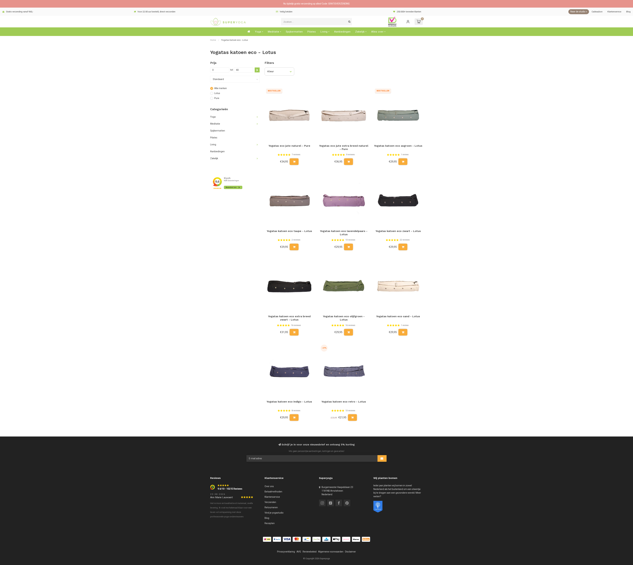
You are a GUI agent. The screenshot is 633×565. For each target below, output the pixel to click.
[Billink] (366, 539)
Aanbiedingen (342, 31)
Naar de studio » (578, 11)
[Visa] (287, 539)
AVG (299, 551)
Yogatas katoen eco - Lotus (234, 40)
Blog (628, 11)
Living (324, 31)
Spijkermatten (294, 31)
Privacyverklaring (286, 551)
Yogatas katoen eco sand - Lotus (398, 316)
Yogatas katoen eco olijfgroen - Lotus (344, 318)
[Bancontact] (306, 539)
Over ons (269, 486)
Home (213, 40)
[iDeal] (267, 539)
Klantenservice (614, 11)
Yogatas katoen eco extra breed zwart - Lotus (289, 318)
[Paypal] (277, 539)
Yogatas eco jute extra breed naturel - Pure (343, 147)
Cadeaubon (597, 11)
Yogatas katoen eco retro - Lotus (343, 401)
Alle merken (220, 88)
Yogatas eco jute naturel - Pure (289, 145)
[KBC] (326, 539)
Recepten (270, 523)
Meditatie (273, 31)
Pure (216, 98)
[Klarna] (356, 539)
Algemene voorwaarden (330, 551)
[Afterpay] (316, 539)
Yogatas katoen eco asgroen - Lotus (398, 145)
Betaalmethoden (273, 491)
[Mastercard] (297, 539)
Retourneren (271, 507)
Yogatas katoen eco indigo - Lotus (289, 401)
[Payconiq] (346, 539)
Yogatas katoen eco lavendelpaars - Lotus (343, 232)
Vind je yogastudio (274, 512)
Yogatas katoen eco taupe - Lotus (289, 231)
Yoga (258, 31)
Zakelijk (360, 31)
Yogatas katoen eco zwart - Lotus (398, 231)
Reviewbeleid (309, 551)
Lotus (217, 93)
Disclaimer (350, 551)
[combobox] (316, 21)
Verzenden (270, 502)
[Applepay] (336, 539)
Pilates (311, 31)
